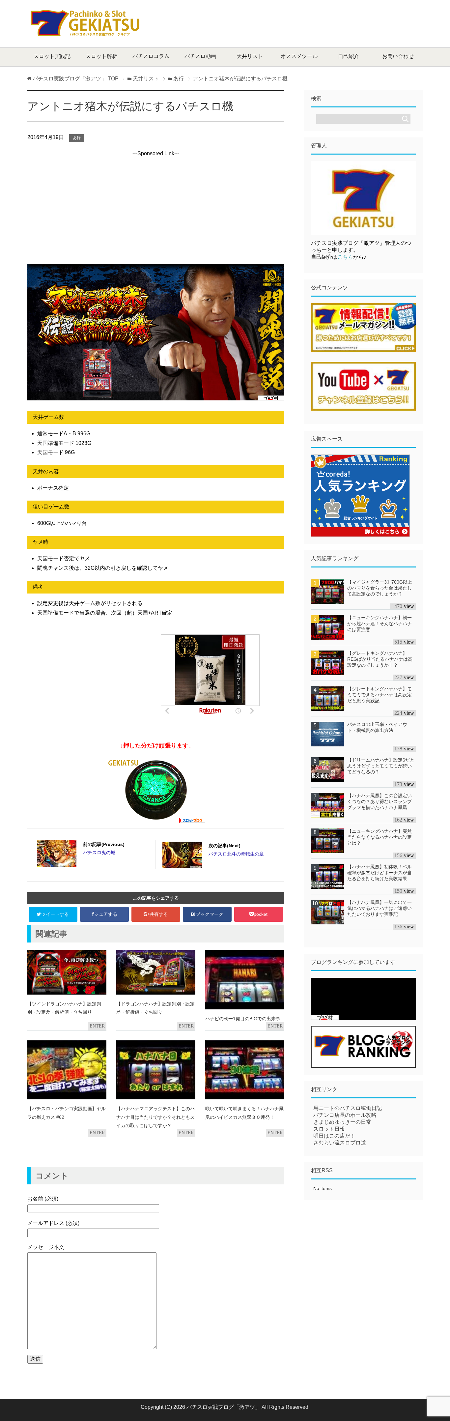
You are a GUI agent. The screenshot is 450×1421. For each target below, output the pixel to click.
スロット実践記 (52, 56)
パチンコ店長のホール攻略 (345, 1115)
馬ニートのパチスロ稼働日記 (347, 1108)
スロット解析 (101, 56)
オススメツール (299, 56)
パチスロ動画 (200, 56)
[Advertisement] (303, 23)
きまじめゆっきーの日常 (342, 1122)
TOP (76, 78)
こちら (345, 257)
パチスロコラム (150, 56)
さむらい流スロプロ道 (339, 1143)
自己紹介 (348, 56)
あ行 (77, 137)
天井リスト (250, 56)
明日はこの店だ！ (334, 1136)
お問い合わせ (398, 56)
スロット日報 (329, 1129)
